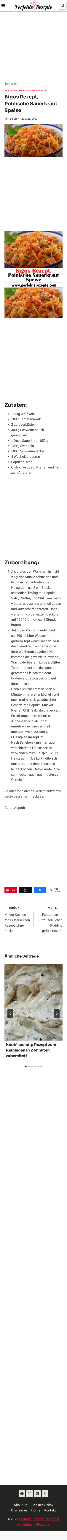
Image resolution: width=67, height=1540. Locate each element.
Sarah (13, 119)
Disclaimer (19, 1510)
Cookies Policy (42, 1505)
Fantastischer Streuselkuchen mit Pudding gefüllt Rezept (51, 919)
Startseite (10, 84)
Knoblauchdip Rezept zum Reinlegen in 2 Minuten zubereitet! (31, 1050)
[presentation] (33, 1002)
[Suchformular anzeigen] (62, 5)
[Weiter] (57, 1013)
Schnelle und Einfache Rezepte (25, 90)
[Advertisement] (33, 46)
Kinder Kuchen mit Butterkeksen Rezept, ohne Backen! (17, 919)
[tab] (26, 1066)
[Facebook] (22, 1493)
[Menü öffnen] (3, 5)
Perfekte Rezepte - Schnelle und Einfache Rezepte (38, 1522)
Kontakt (50, 1510)
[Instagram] (29, 1493)
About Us (20, 1505)
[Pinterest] (37, 1493)
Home (35, 1510)
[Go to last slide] (10, 1013)
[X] (45, 1493)
